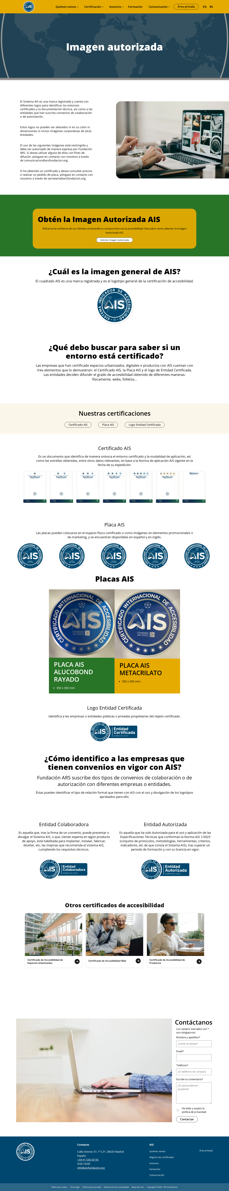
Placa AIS (108, 425)
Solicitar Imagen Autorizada (114, 240)
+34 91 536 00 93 (88, 1159)
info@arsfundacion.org (91, 1168)
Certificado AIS (78, 425)
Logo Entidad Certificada (145, 425)
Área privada (186, 6)
